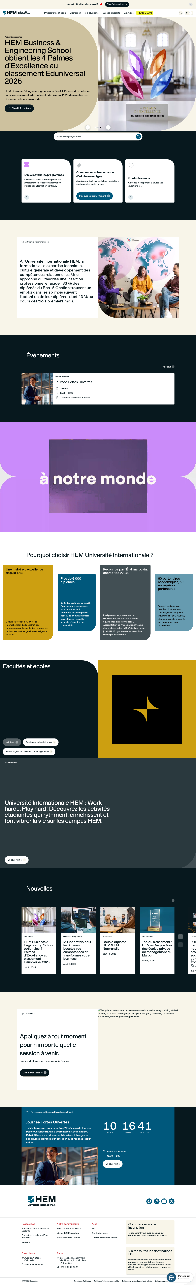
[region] (98, 477)
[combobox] (98, 136)
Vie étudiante (92, 12)
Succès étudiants (111, 12)
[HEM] (17, 13)
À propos (128, 12)
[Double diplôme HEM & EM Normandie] (117, 940)
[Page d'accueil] (42, 1211)
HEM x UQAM (144, 12)
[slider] (40, 522)
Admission (75, 12)
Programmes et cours (55, 12)
